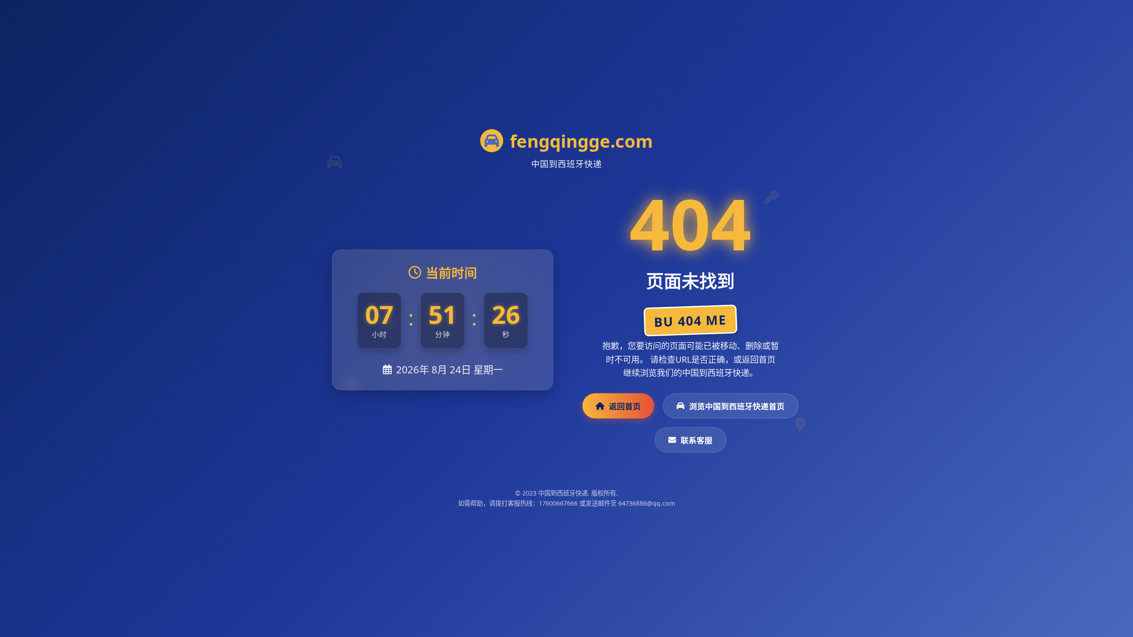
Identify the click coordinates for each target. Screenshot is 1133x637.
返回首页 (625, 406)
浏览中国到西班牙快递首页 (737, 406)
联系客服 (697, 440)
